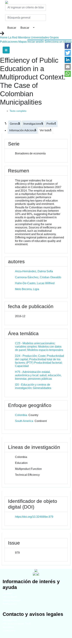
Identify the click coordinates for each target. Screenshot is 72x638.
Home (4, 37)
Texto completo (18, 111)
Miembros (24, 37)
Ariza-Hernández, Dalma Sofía (34, 271)
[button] (68, 46)
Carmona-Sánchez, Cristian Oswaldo (38, 277)
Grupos (54, 37)
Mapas (22, 41)
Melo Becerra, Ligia (27, 289)
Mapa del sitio (10, 620)
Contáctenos (9, 630)
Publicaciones (9, 41)
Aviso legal (8, 627)
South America (24, 421)
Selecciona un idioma (58, 41)
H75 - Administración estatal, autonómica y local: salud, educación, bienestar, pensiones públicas (38, 375)
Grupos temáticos (12, 600)
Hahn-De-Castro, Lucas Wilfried (35, 283)
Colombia (21, 415)
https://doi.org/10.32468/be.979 (34, 516)
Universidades (40, 37)
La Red (12, 37)
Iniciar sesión (35, 41)
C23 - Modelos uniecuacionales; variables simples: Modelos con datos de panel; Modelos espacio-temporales (39, 346)
